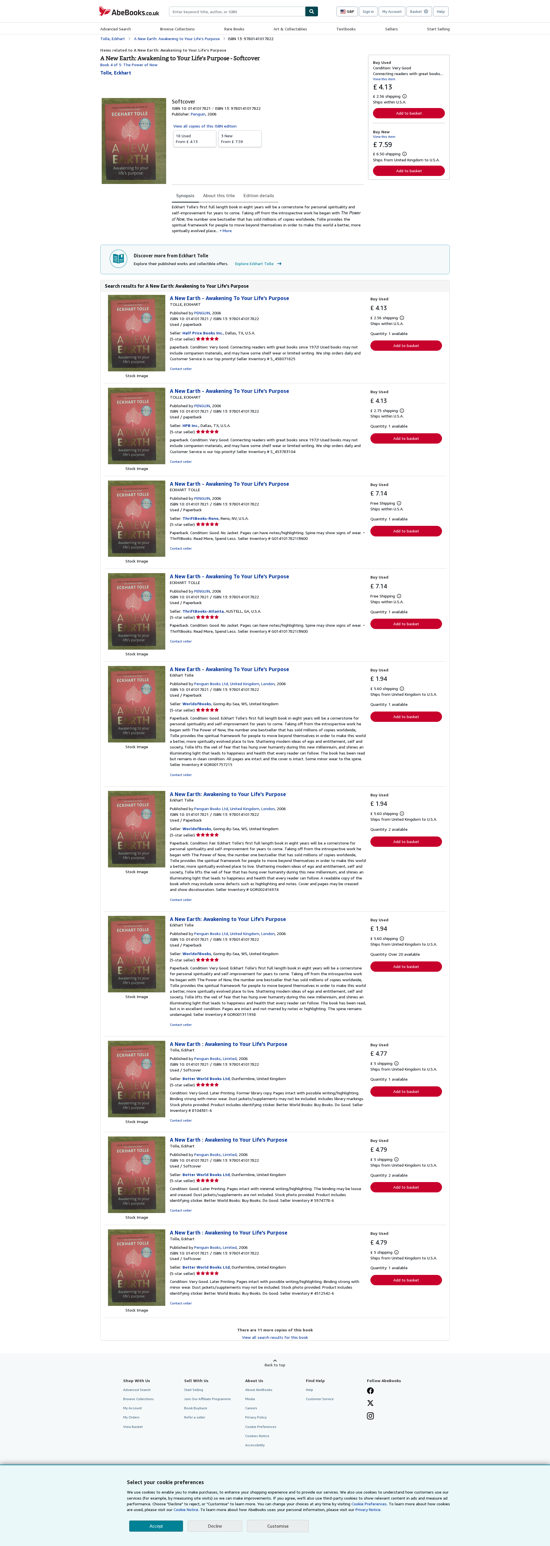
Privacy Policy (256, 1417)
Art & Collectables (290, 28)
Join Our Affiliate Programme (207, 1399)
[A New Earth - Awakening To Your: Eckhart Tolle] (136, 740)
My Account (392, 11)
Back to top (275, 1364)
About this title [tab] (219, 195)
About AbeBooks (258, 1390)
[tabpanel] (268, 219)
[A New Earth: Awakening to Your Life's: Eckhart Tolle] (136, 865)
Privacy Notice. (368, 1509)
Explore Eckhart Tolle (254, 263)
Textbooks (346, 28)
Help (441, 11)
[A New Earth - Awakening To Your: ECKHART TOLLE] (136, 555)
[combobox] (237, 11)
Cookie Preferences (260, 1426)
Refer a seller (194, 1417)
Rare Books (234, 28)
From (187, 138)
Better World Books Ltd (206, 1078)
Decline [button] (215, 1526)
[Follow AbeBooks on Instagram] (370, 1416)
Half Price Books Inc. (202, 332)
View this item (384, 79)
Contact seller (181, 369)
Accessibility (255, 1445)
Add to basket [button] (409, 113)
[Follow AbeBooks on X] (370, 1403)
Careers (251, 1408)
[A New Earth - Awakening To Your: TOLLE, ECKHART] (136, 369)
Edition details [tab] (258, 195)
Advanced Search (115, 28)
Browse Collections (177, 28)
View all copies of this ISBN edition (205, 126)
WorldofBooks (196, 703)
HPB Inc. (190, 425)
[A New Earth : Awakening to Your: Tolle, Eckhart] (136, 1115)
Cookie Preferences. (369, 1503)
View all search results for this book (275, 1337)
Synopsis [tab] (185, 195)
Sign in (368, 11)
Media (250, 1399)
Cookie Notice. (186, 1509)
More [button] (227, 230)
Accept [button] (156, 1526)
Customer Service (320, 1399)
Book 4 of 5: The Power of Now (129, 64)
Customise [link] (277, 1526)
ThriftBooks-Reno (200, 518)
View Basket (133, 1426)
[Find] (311, 11)
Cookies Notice (257, 1436)
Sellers (391, 28)
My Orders (131, 1417)
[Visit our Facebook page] (370, 1391)
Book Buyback (195, 1408)
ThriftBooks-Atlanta (203, 611)
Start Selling (438, 28)
